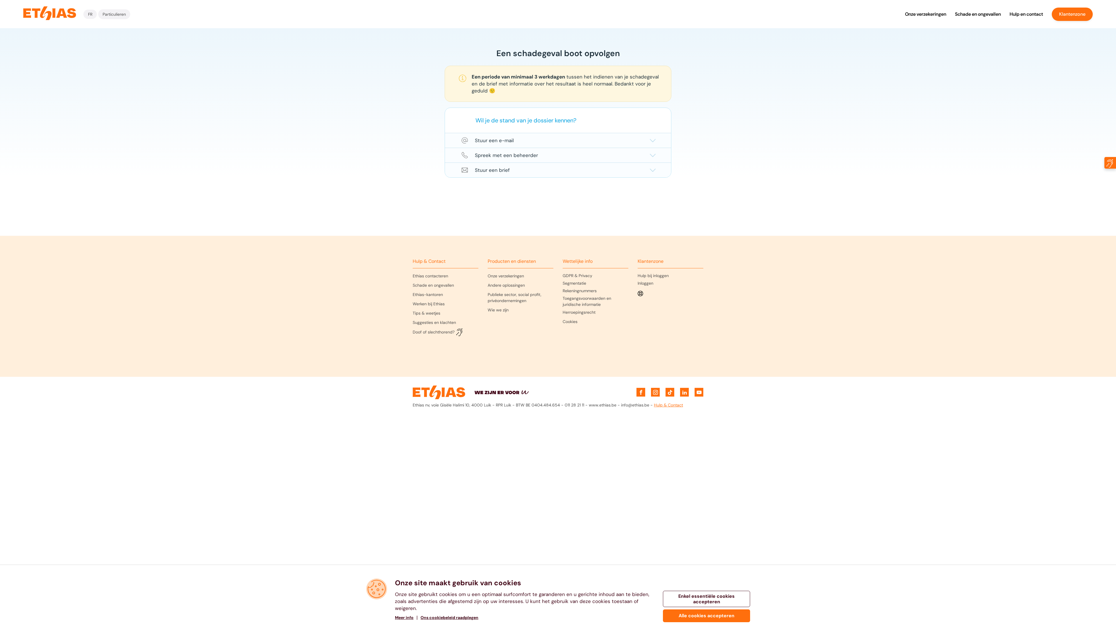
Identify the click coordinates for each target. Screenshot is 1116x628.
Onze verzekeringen (925, 14)
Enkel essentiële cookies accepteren (706, 599)
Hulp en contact (1026, 14)
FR (90, 14)
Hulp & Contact (668, 405)
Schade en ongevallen (978, 14)
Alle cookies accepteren (706, 616)
